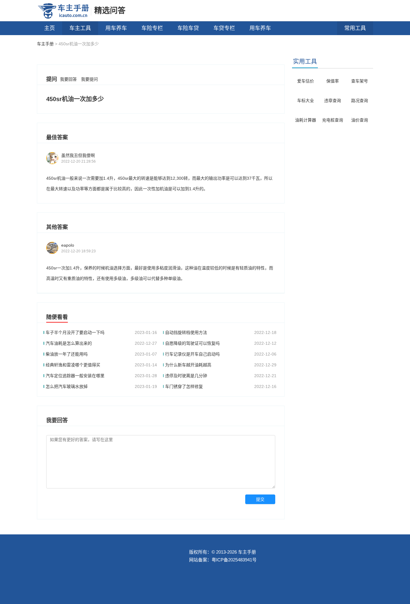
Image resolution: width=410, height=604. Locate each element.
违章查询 (332, 100)
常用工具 (355, 28)
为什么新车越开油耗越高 (188, 364)
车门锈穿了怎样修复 (184, 386)
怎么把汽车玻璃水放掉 (67, 386)
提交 (260, 499)
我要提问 (89, 79)
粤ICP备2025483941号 (234, 559)
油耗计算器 (305, 120)
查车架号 (359, 81)
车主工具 (80, 28)
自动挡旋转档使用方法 (186, 332)
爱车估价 (305, 81)
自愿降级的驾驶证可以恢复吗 (192, 343)
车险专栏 (152, 28)
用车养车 (116, 28)
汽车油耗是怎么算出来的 (69, 343)
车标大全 (305, 100)
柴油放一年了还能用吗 (67, 354)
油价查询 (359, 120)
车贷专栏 (224, 28)
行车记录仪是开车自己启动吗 (192, 354)
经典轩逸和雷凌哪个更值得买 (73, 364)
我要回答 (68, 79)
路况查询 (359, 100)
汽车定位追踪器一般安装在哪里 (75, 375)
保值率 (332, 81)
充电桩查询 (332, 120)
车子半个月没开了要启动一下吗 (75, 332)
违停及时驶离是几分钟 (186, 375)
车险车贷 (188, 28)
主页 (49, 28)
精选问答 (109, 10)
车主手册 (45, 43)
